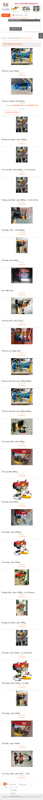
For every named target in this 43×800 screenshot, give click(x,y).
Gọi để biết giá (21, 75)
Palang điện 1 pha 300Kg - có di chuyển (18, 592)
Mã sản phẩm (13, 790)
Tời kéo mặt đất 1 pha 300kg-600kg (16, 381)
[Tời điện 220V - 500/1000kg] (22, 218)
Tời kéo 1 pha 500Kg (10, 71)
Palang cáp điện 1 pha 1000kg (14, 139)
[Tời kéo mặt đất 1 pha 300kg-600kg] (22, 368)
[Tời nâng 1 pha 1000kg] (22, 519)
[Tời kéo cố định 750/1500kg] (22, 89)
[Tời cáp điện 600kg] (22, 459)
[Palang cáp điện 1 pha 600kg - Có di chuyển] (22, 187)
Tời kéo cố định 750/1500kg (13, 101)
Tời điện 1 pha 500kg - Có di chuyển (17, 653)
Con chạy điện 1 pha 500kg (13, 441)
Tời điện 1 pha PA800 (11, 743)
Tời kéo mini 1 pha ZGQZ (12, 321)
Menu (6, 15)
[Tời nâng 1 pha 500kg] (22, 701)
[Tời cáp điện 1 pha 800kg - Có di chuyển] (22, 157)
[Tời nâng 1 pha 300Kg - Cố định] (22, 670)
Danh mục (12, 793)
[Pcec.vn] (22, 7)
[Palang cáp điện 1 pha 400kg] (22, 610)
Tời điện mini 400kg (10, 502)
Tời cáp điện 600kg (10, 472)
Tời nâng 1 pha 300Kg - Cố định (15, 683)
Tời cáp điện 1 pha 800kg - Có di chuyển (18, 170)
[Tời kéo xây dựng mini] (22, 338)
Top (41, 37)
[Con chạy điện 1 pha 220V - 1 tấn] (22, 761)
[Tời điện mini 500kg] (22, 248)
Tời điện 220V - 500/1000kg (13, 230)
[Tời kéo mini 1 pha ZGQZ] (22, 308)
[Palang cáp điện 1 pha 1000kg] (22, 127)
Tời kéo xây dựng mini (11, 351)
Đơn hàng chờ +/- (23, 784)
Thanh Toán (15, 29)
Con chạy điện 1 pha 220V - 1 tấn (15, 774)
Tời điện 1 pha (17, 38)
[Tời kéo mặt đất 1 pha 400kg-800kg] (22, 399)
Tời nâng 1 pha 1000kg (11, 532)
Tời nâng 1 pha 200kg (11, 562)
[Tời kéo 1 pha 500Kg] (22, 58)
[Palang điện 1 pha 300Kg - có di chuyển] (22, 580)
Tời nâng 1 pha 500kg (11, 713)
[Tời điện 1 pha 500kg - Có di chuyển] (22, 640)
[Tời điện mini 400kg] (22, 489)
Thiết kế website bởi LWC (35, 797)
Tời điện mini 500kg (10, 260)
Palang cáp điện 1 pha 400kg (14, 623)
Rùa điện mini (7, 290)
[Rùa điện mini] (22, 278)
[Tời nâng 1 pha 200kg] (22, 550)
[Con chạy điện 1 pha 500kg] (22, 429)
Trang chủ (10, 38)
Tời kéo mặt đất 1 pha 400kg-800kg (16, 411)
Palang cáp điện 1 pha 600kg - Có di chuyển (20, 200)
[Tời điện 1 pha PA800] (22, 731)
